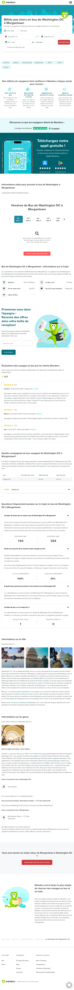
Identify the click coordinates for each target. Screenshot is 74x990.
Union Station (33, 753)
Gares (6, 67)
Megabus (39, 414)
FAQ (49, 62)
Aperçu (16, 62)
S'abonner (8, 352)
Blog (17, 964)
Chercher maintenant (43, 831)
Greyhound (40, 763)
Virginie (15, 702)
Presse (18, 968)
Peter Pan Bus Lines (57, 763)
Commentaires (27, 62)
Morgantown (39, 939)
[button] (70, 2)
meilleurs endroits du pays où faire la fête (28, 694)
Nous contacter (41, 960)
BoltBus (47, 763)
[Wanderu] (8, 2)
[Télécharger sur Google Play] (60, 163)
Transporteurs (38, 62)
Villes (59, 62)
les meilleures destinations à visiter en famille (33, 683)
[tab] (10, 32)
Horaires (6, 62)
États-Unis (15, 939)
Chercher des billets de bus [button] (37, 862)
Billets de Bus (6, 939)
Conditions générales (43, 968)
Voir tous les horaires (37, 253)
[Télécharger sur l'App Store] (45, 163)
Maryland (24, 702)
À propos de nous (22, 960)
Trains (3, 964)
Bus (3, 960)
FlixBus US (6, 479)
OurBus (35, 389)
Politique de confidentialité (45, 972)
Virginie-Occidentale (27, 939)
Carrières (19, 972)
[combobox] (19, 36)
